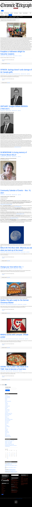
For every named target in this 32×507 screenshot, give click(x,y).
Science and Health (7, 426)
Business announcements (8, 401)
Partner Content (7, 421)
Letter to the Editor (7, 409)
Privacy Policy (21, 498)
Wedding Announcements (8, 436)
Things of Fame (7, 431)
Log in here (8, 63)
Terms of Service (17, 498)
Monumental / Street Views (12, 17)
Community (14, 16)
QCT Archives (16, 13)
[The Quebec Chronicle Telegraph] (16, 5)
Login (2, 494)
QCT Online (10, 55)
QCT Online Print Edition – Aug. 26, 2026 (9, 440)
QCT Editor (20, 55)
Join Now (3, 60)
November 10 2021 (15, 55)
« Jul (7, 458)
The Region (6, 430)
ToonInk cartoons (7, 432)
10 (7, 453)
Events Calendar (25, 13)
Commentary (6, 403)
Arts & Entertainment (3, 16)
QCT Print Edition (6, 13)
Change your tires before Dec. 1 (11, 267)
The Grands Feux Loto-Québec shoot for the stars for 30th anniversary (24, 484)
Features (11, 13)
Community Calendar (8, 194)
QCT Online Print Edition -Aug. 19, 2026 (9, 444)
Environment (17, 17)
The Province (21, 16)
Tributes (20, 13)
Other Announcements (7, 420)
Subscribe (3, 493)
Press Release (8, 268)
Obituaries (7, 110)
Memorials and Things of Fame (8, 413)
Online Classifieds (7, 418)
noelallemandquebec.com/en (20, 213)
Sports (17, 16)
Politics (6, 424)
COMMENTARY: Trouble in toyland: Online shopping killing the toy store (15, 480)
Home (2, 13)
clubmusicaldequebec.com (18, 206)
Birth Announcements (7, 397)
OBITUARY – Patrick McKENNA (24, 479)
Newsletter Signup (8, 387)
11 (9, 453)
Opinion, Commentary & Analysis (4, 17)
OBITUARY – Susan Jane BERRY (8, 441)
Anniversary (6, 395)
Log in (2, 10)
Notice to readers (7, 415)
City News (11, 16)
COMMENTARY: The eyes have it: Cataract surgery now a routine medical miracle (14, 491)
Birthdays (6, 398)
